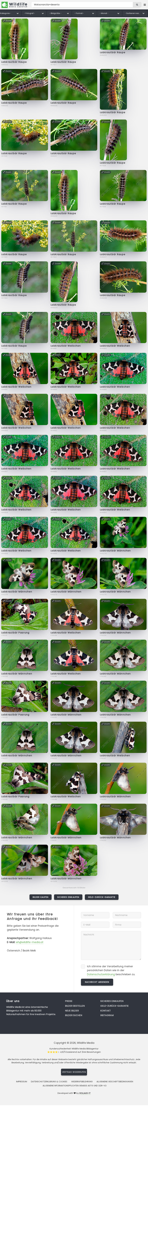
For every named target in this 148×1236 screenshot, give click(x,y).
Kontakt (105, 1010)
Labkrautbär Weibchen (66, 345)
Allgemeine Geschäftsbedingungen (115, 1081)
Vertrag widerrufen (74, 1072)
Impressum (21, 1081)
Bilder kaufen (40, 897)
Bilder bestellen (75, 1005)
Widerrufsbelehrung (82, 1081)
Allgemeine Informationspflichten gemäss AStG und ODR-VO (75, 1085)
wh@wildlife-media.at (29, 942)
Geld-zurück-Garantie (101, 897)
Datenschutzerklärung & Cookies (49, 1081)
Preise (68, 1001)
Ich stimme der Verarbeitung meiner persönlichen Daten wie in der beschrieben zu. (111, 970)
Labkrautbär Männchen (115, 550)
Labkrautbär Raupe (14, 61)
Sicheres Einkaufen (68, 897)
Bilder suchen (73, 1015)
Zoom (8, 20)
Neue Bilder (72, 1010)
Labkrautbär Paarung (15, 632)
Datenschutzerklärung (101, 974)
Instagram (107, 1015)
